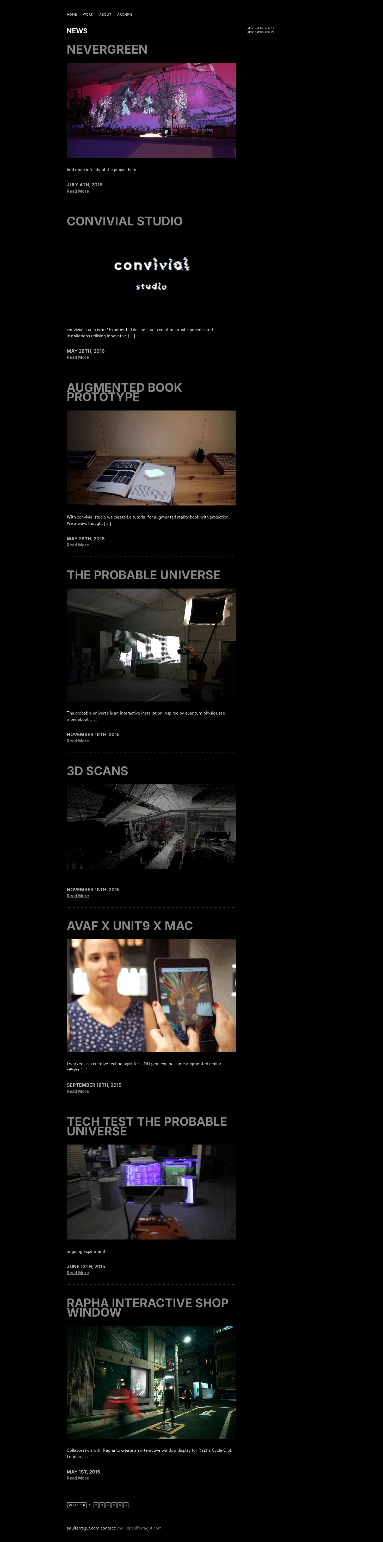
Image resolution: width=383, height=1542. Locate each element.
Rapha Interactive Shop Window (148, 1307)
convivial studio (125, 221)
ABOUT (105, 14)
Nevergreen (107, 49)
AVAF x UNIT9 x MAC (130, 925)
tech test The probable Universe (147, 1126)
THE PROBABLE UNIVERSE (143, 574)
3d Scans (97, 770)
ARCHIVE (124, 14)
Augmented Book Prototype (124, 392)
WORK (88, 14)
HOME (72, 14)
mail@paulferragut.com (139, 1528)
